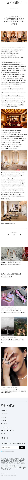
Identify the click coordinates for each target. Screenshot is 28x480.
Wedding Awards (6, 426)
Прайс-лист (4, 420)
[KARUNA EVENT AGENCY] (14, 263)
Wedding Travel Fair (7, 430)
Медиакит (4, 413)
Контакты (4, 423)
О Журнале (4, 410)
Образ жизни (14, 9)
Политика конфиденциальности (8, 475)
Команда (4, 417)
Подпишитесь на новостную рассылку (13, 443)
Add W (3, 433)
